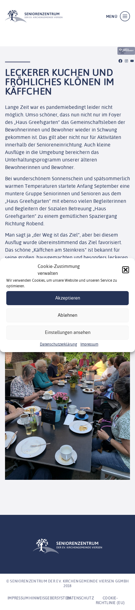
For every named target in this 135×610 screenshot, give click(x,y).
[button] (125, 270)
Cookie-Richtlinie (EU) (110, 600)
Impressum (89, 344)
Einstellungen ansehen (67, 332)
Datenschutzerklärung (58, 344)
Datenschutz (80, 598)
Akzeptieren (67, 298)
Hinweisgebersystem (50, 598)
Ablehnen (67, 315)
